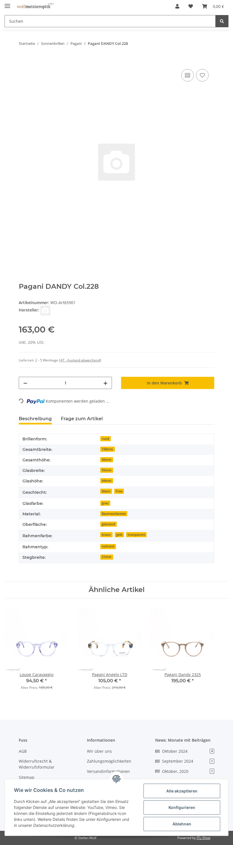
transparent (136, 535)
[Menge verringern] (25, 383)
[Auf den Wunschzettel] (202, 75)
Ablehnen (181, 823)
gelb (119, 535)
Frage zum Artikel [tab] (82, 418)
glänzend (108, 524)
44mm (106, 481)
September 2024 (187, 761)
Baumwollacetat (114, 514)
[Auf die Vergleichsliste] (187, 75)
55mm (106, 470)
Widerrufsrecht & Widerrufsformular (37, 764)
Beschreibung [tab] (35, 418)
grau (105, 503)
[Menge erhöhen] (105, 383)
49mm (106, 460)
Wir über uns (99, 751)
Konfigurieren (181, 807)
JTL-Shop (203, 837)
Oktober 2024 (187, 751)
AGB (23, 751)
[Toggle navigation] (7, 3)
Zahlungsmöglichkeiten (109, 761)
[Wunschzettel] (190, 6)
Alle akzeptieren (181, 790)
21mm (106, 557)
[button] (177, 6)
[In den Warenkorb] (23, 61)
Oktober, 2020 (187, 771)
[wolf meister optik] (35, 6)
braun (106, 535)
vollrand (108, 546)
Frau (119, 491)
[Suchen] (221, 21)
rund (105, 439)
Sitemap (26, 777)
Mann (106, 491)
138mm (107, 449)
